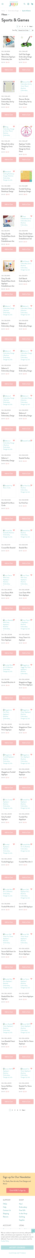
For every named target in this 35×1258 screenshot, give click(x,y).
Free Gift (22, 1210)
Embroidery (23, 1207)
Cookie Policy (5, 1241)
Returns (5, 1217)
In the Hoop (23, 1213)
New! (21, 1204)
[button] (32, 4)
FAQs (5, 1204)
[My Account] (28, 4)
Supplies (22, 1220)
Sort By (14, 30)
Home (3, 11)
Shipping (6, 1213)
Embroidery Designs (13, 11)
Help (4, 1207)
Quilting (22, 1217)
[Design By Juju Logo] (13, 3)
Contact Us (7, 1210)
